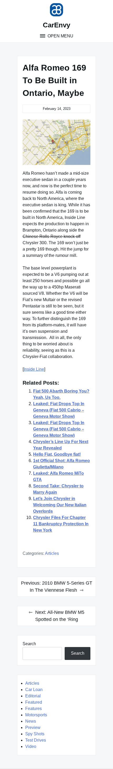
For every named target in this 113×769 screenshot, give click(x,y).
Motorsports (36, 715)
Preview (32, 727)
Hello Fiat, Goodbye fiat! (57, 454)
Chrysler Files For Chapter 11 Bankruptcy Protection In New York (61, 523)
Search (29, 643)
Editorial (33, 696)
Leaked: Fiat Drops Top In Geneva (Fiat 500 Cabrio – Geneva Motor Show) (58, 410)
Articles (52, 553)
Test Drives (35, 740)
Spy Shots (34, 734)
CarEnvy (56, 25)
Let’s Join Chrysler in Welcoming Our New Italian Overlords (59, 504)
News (30, 721)
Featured (33, 702)
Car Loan (34, 689)
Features (33, 708)
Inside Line (34, 369)
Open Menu (60, 36)
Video (30, 746)
